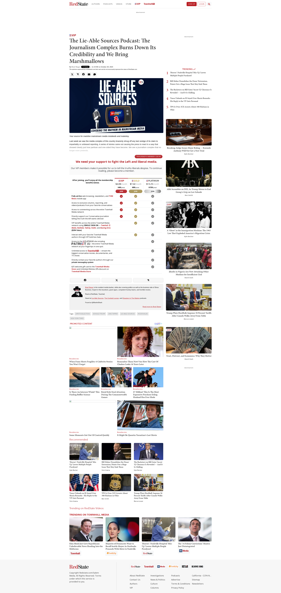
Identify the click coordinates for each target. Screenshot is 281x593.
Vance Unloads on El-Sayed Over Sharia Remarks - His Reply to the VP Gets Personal (83, 495)
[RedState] (78, 4)
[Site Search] (209, 4)
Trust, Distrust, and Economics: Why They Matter (189, 355)
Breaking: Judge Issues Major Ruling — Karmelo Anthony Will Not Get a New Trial (189, 149)
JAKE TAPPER (113, 314)
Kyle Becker (73, 470)
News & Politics (157, 579)
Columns (154, 587)
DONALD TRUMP (99, 314)
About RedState (137, 575)
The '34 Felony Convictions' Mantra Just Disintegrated (194, 545)
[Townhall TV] (149, 4)
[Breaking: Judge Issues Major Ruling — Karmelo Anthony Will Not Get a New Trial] (189, 132)
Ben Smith (105, 499)
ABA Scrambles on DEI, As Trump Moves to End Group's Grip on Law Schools (189, 191)
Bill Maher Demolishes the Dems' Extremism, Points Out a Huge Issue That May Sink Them (115, 464)
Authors (96, 4)
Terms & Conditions (180, 583)
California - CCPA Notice (202, 575)
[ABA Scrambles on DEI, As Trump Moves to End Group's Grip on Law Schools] (189, 173)
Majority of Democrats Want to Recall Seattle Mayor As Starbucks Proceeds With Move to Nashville (121, 546)
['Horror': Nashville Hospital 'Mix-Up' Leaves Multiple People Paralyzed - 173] (158, 529)
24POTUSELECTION (83, 314)
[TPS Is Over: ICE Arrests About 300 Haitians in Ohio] (116, 482)
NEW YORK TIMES (77, 318)
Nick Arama (106, 470)
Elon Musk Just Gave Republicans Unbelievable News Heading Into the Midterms (86, 546)
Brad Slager (76, 67)
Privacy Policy (177, 587)
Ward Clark (189, 278)
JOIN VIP (191, 4)
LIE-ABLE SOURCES (128, 314)
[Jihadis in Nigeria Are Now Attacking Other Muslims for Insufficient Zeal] (189, 255)
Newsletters (198, 583)
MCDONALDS (143, 314)
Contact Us (135, 579)
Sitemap (196, 579)
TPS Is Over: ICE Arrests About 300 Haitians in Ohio (115, 494)
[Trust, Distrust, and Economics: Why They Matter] (189, 340)
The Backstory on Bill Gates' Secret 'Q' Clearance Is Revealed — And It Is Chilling (148, 464)
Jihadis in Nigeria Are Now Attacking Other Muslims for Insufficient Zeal (189, 273)
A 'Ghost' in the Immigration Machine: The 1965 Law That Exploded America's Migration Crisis (189, 232)
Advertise (175, 579)
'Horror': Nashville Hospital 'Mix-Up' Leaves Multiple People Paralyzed (83, 464)
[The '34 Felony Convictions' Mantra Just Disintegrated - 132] (195, 529)
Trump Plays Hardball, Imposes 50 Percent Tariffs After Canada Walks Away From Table (148, 495)
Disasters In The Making (131, 298)
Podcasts (108, 4)
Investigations (157, 575)
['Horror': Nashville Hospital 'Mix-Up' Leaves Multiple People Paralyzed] (84, 451)
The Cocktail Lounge (111, 298)
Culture (154, 583)
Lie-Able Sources (98, 298)
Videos (119, 4)
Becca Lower (138, 501)
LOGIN (201, 4)
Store (128, 4)
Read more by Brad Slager (152, 307)
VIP (131, 587)
